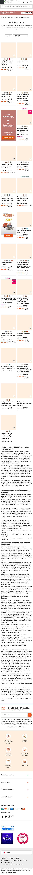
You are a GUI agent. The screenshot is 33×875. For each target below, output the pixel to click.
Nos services (5, 782)
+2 (11, 59)
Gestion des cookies (7, 862)
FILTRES (8, 35)
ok (29, 715)
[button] (16, 852)
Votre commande (7, 775)
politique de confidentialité (17, 726)
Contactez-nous (6, 797)
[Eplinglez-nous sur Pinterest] (12, 817)
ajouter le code (28, 12)
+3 (11, 92)
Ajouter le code (8, 137)
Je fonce (8, 235)
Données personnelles (19, 860)
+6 (28, 59)
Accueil (2, 17)
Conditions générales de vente (10, 858)
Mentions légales (6, 860)
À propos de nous (7, 789)
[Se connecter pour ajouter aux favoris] (14, 55)
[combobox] (16, 6)
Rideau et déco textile (12, 17)
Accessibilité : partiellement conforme (12, 865)
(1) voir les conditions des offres (8, 872)
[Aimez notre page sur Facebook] (2, 817)
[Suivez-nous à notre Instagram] (9, 817)
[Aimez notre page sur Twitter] (6, 817)
